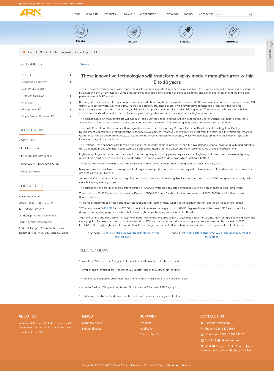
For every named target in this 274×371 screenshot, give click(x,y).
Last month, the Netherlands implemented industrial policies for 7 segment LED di (131, 296)
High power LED (32, 109)
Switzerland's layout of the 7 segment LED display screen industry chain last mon (131, 269)
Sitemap (187, 365)
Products (110, 14)
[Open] (270, 56)
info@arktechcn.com (40, 3)
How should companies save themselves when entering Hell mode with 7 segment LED (134, 278)
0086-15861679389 (72, 3)
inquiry (188, 14)
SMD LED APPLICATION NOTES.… (41, 163)
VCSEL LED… (28, 140)
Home (76, 14)
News (128, 14)
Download (171, 14)
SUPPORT (148, 316)
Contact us (206, 14)
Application (148, 14)
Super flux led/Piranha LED (38, 116)
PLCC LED (28, 75)
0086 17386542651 (45, 215)
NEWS (87, 316)
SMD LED (106, 208)
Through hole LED (33, 95)
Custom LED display (34, 88)
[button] (117, 14)
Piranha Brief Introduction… (37, 156)
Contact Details (150, 334)
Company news (92, 323)
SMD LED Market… (32, 171)
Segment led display (34, 82)
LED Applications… (32, 148)
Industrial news (92, 328)
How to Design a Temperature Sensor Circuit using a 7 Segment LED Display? (129, 287)
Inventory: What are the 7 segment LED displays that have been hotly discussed (130, 261)
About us (92, 14)
